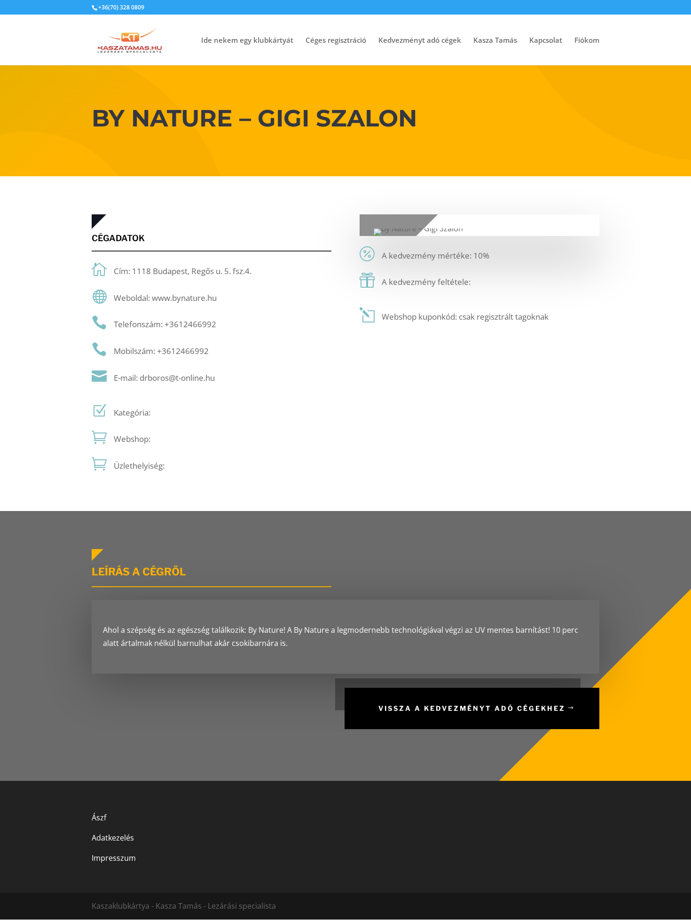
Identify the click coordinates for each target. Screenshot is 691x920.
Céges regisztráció (336, 41)
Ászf (99, 817)
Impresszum (114, 858)
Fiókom (586, 41)
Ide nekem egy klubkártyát (247, 41)
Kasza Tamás (495, 41)
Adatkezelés (113, 838)
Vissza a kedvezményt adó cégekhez (471, 708)
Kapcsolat (545, 41)
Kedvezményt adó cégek (419, 41)
